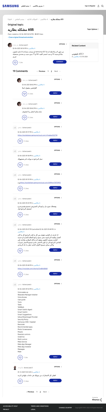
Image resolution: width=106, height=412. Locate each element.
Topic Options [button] (92, 29)
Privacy (6, 409)
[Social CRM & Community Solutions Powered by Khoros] (97, 399)
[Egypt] (10, 6)
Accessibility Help (10, 406)
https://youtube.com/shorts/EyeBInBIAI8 (33, 269)
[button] (63, 44)
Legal (33, 409)
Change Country (65, 408)
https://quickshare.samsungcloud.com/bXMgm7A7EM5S (40, 183)
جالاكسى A (32, 48)
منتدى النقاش (25, 6)
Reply (55, 93)
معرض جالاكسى (38, 6)
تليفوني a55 (77, 54)
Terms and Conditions (40, 406)
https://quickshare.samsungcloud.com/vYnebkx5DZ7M (37, 135)
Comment (59, 62)
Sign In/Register (90, 6)
